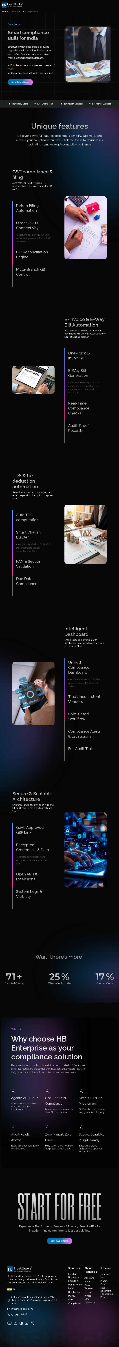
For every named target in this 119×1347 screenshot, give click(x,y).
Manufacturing (75, 1274)
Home (5, 11)
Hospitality (73, 1270)
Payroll (71, 1285)
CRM (70, 1289)
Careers (88, 1281)
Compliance (74, 1292)
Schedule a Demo (20, 82)
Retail (71, 1277)
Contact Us (89, 1292)
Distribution (74, 1281)
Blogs (87, 1271)
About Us (89, 1267)
